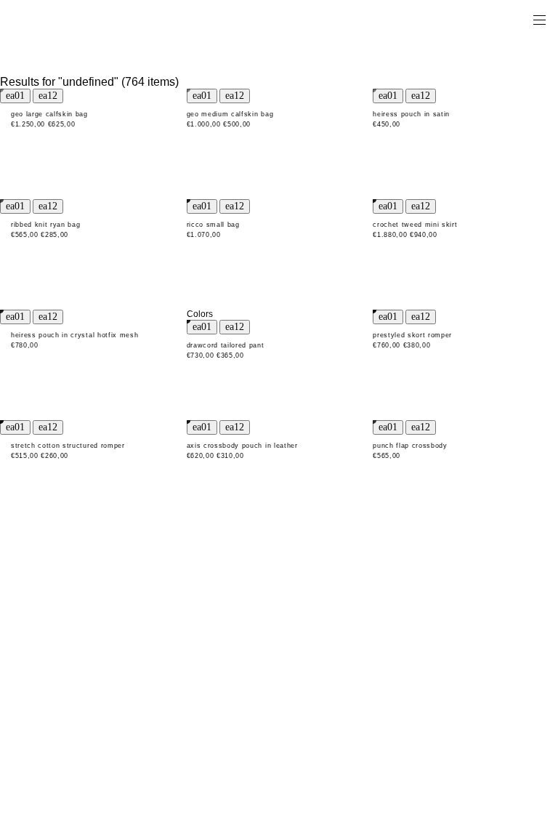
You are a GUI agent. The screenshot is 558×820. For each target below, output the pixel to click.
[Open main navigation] (539, 19)
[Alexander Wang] (73, 19)
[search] (493, 19)
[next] (48, 96)
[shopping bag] (519, 19)
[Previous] (15, 96)
